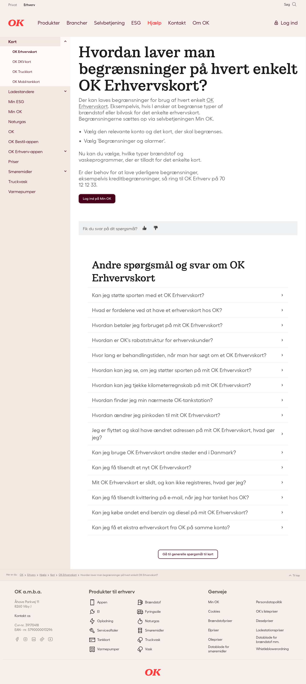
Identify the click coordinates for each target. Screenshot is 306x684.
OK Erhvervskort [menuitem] (24, 52)
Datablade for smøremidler (218, 649)
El (98, 611)
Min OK (213, 602)
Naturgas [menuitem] (17, 121)
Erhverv (31, 574)
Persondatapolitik (269, 602)
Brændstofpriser (220, 621)
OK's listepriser (267, 611)
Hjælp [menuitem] (155, 23)
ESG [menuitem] (136, 23)
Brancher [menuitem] (77, 23)
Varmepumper (107, 649)
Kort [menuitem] (12, 41)
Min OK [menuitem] (15, 111)
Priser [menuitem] (13, 161)
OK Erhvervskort (68, 574)
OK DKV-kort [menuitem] (21, 62)
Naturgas (151, 621)
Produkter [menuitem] (49, 23)
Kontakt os (22, 616)
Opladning (104, 621)
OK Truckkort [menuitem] (22, 72)
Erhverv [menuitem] (29, 5)
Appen (101, 602)
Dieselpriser (264, 621)
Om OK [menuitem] (201, 23)
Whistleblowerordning (272, 649)
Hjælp (43, 574)
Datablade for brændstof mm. (267, 639)
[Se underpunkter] (65, 41)
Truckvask (152, 639)
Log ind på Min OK (97, 199)
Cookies (214, 611)
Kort (52, 574)
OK (21, 574)
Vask (148, 649)
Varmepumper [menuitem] (22, 191)
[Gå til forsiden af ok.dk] (16, 23)
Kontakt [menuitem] (177, 23)
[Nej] (156, 228)
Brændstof (152, 602)
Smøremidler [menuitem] (20, 171)
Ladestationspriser (270, 630)
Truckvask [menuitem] (17, 181)
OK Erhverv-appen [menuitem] (25, 151)
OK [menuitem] (11, 131)
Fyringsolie (152, 611)
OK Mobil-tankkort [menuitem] (26, 82)
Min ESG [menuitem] (16, 101)
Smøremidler (154, 630)
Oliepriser (215, 639)
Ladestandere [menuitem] (21, 91)
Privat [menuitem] (12, 5)
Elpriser (213, 630)
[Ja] (144, 228)
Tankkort (103, 639)
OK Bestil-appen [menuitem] (23, 141)
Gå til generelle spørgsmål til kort (188, 554)
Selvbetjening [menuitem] (109, 23)
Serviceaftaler (107, 630)
